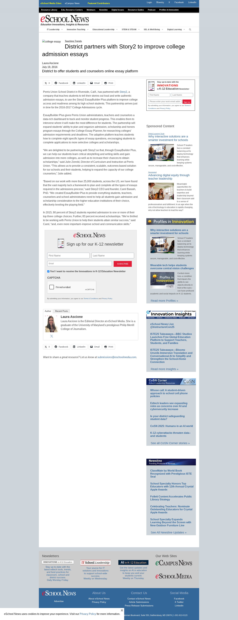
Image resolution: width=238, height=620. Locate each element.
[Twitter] (52, 336)
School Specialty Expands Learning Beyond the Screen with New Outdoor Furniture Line (170, 522)
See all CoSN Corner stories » (170, 443)
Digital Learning (174, 29)
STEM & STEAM (129, 29)
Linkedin (179, 605)
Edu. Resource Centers (72, 10)
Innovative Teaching (76, 29)
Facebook (179, 598)
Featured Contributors (99, 3)
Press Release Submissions (139, 605)
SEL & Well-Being (152, 29)
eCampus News (72, 3)
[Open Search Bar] (190, 29)
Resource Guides (136, 10)
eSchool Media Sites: (51, 3)
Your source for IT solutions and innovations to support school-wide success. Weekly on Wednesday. (95, 573)
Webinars (91, 10)
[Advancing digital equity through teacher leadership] (161, 198)
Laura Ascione (72, 317)
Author (48, 311)
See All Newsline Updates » (169, 532)
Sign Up (187, 102)
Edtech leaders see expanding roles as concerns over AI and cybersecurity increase (168, 406)
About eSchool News (99, 598)
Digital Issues (118, 10)
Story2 (123, 91)
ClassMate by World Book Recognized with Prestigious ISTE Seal (171, 473)
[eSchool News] (64, 20)
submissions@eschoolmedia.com (116, 357)
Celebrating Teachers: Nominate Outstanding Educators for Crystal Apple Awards (171, 509)
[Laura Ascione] (51, 331)
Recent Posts (61, 311)
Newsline (103, 10)
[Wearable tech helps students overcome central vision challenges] (162, 287)
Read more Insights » (164, 369)
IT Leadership (53, 29)
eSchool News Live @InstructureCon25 (162, 326)
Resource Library (49, 10)
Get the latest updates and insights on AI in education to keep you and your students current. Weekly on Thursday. (133, 573)
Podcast (151, 10)
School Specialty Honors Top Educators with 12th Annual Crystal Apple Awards (171, 486)
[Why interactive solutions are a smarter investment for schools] (161, 160)
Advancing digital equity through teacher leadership (169, 177)
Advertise (59, 601)
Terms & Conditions (91, 298)
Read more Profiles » (164, 300)
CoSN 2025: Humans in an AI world (171, 426)
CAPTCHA (53, 277)
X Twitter (179, 602)
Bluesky (160, 2)
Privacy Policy (107, 298)
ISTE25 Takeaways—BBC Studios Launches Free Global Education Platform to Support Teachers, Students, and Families (171, 338)
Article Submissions (139, 602)
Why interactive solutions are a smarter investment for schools (168, 138)
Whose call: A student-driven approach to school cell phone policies (169, 393)
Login (149, 2)
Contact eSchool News (139, 598)
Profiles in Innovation (169, 10)
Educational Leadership (103, 29)
